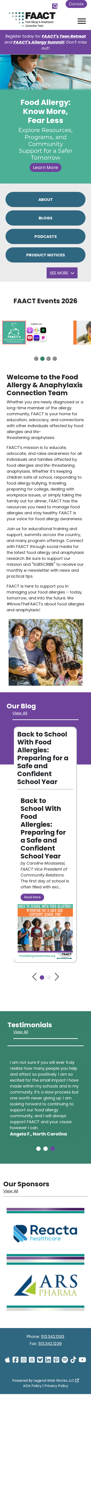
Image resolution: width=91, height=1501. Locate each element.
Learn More (45, 167)
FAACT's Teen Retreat (64, 36)
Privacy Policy (56, 1385)
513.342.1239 (50, 1343)
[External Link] (45, 1234)
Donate (76, 4)
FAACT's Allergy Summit (38, 42)
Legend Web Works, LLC (54, 1380)
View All (19, 713)
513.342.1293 (52, 1336)
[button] (36, 358)
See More (59, 273)
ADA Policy (32, 1385)
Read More (32, 897)
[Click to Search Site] (54, 6)
